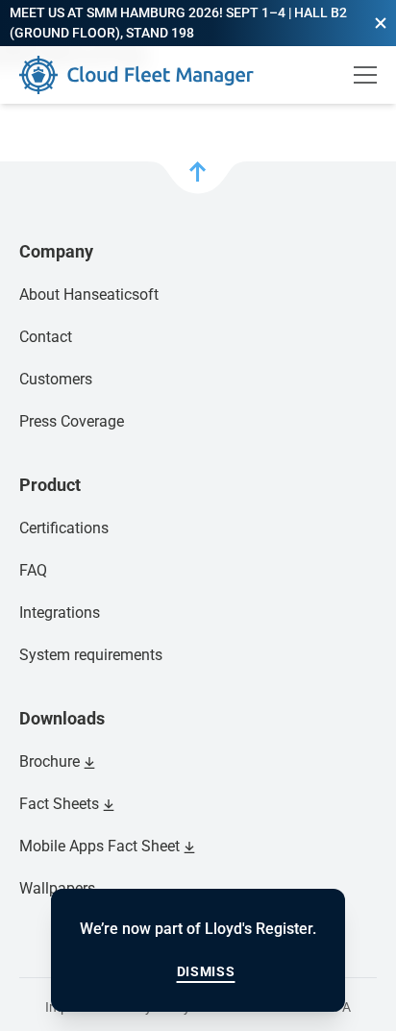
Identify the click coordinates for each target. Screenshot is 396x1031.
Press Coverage (71, 421)
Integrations (59, 612)
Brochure (49, 761)
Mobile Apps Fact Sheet (99, 846)
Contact (45, 337)
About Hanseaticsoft (89, 294)
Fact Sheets (59, 804)
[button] (380, 23)
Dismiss (206, 971)
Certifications (64, 528)
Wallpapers (57, 888)
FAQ (33, 570)
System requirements (90, 655)
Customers (55, 379)
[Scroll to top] (198, 177)
